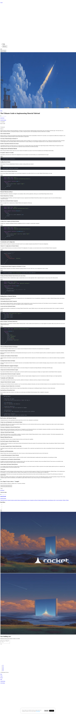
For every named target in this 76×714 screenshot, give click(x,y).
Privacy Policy (38, 711)
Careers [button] (3, 44)
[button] (38, 33)
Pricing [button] (3, 43)
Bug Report (2, 490)
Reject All (46, 710)
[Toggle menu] (1, 49)
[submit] (1, 644)
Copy (1, 156)
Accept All (51, 710)
